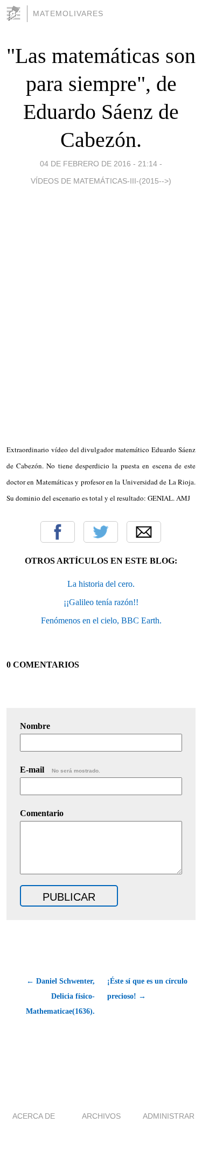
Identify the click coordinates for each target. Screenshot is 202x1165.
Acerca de (33, 1116)
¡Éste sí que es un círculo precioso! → (147, 988)
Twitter (100, 532)
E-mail (60, 769)
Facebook (57, 532)
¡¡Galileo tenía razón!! (101, 602)
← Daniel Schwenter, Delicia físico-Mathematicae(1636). (60, 996)
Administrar (168, 1116)
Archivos (101, 1116)
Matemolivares (68, 13)
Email (144, 532)
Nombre (35, 726)
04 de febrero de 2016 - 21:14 (98, 163)
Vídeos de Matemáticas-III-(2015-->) (101, 181)
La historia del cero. (101, 583)
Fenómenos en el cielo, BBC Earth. (101, 620)
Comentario (42, 813)
